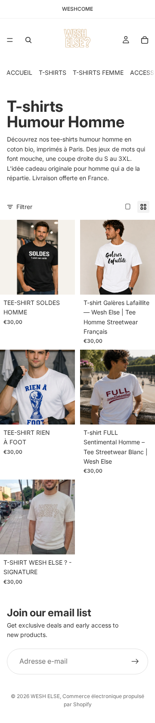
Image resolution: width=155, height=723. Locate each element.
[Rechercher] (28, 40)
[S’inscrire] (135, 661)
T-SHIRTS (52, 72)
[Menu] (10, 40)
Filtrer (24, 206)
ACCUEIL (19, 72)
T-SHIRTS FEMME (98, 72)
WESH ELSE (45, 696)
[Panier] (144, 40)
